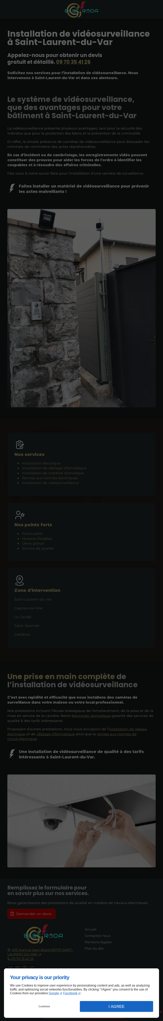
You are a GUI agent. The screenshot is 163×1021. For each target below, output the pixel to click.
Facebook (70, 993)
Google (54, 993)
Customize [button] (44, 1006)
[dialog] (81, 993)
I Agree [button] (116, 1006)
